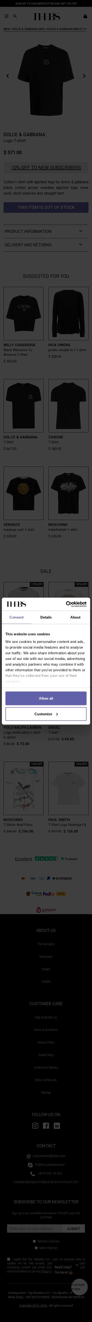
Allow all (46, 698)
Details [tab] (46, 617)
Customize (43, 714)
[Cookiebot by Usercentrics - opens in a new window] (66, 604)
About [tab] (75, 617)
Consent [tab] (16, 617)
